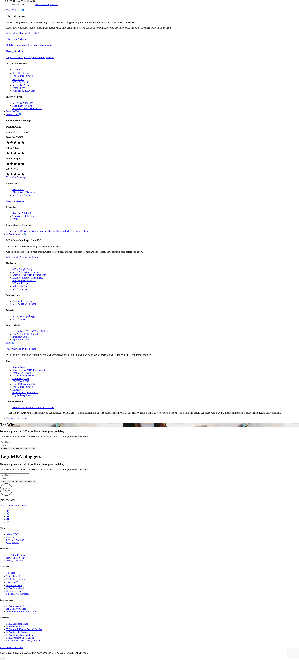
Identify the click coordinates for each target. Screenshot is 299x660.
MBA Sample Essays (22, 269)
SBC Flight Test (21, 73)
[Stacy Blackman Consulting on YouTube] (7, 519)
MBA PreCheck (20, 82)
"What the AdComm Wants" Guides (30, 331)
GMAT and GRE (21, 381)
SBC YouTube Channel (24, 304)
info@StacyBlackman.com (13, 505)
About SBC (18, 189)
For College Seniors (16, 579)
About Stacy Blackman (23, 192)
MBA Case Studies (21, 195)
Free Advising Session (47, 4)
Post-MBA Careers (21, 372)
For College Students (22, 76)
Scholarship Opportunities (25, 392)
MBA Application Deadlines (26, 272)
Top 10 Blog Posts (21, 395)
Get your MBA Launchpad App (22, 257)
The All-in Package (16, 39)
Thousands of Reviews (23, 216)
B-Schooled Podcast (22, 301)
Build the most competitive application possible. (29, 45)
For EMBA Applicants (23, 384)
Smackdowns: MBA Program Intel (29, 275)
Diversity (16, 389)
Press (15, 219)
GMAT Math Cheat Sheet (25, 334)
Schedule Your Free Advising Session (18, 449)
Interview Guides (20, 336)
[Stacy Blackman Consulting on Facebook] (7, 511)
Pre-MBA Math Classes (24, 280)
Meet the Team (13, 537)
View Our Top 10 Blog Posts (21, 348)
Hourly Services (14, 51)
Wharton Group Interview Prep (27, 108)
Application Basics (21, 339)
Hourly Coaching (14, 560)
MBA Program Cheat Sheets (20, 637)
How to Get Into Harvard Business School (33, 407)
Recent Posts (18, 367)
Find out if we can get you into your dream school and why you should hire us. (51, 231)
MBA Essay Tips (20, 378)
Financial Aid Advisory (23, 90)
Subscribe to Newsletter (11, 647)
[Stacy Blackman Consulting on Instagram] (7, 522)
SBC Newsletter (20, 319)
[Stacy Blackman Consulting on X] (7, 513)
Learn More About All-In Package (23, 33)
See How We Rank (21, 213)
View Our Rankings (16, 177)
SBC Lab (18, 79)
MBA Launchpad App (23, 316)
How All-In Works (15, 557)
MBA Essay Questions (23, 375)
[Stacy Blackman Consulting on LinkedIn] (7, 516)
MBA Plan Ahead (21, 85)
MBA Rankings (20, 289)
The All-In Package (15, 555)
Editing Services (20, 88)
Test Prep (17, 69)
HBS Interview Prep (22, 105)
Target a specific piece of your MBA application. (30, 57)
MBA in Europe (20, 283)
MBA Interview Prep (22, 103)
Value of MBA (19, 286)
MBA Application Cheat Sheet (27, 277)
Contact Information (15, 201)
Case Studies (12, 542)
